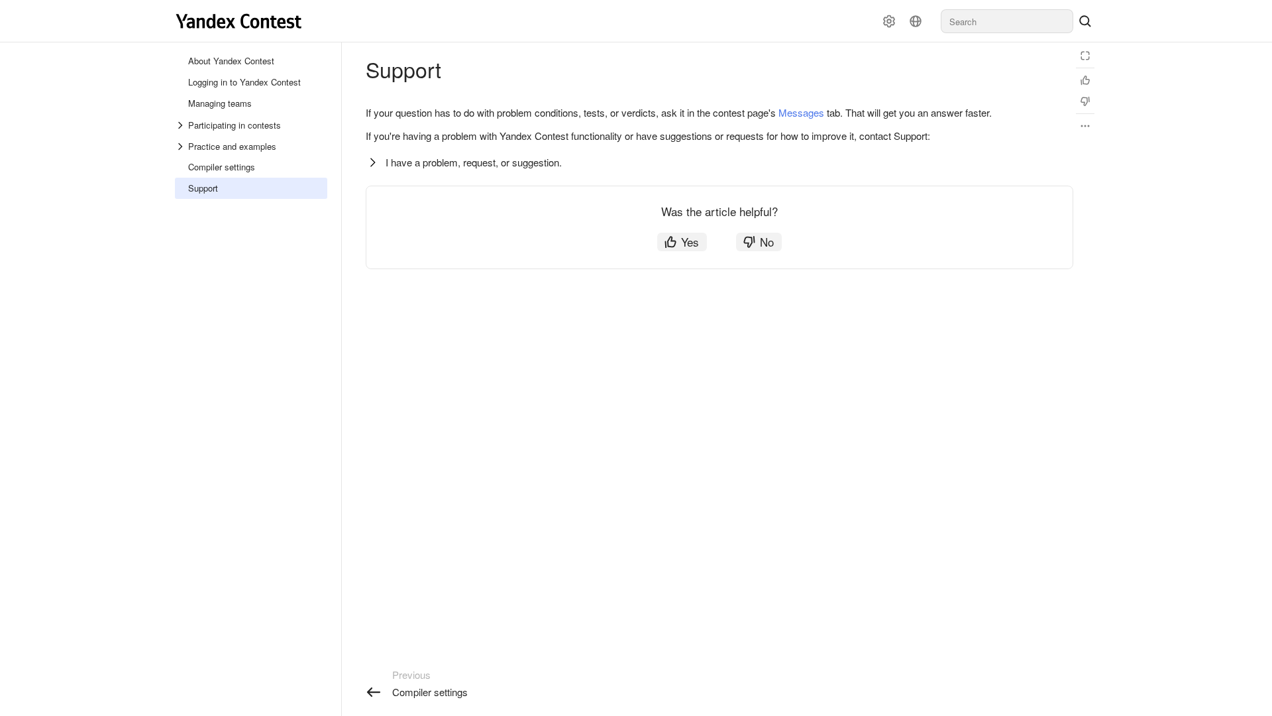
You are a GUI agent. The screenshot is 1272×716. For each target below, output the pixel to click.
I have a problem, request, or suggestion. (474, 162)
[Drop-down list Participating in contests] (181, 125)
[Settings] (889, 21)
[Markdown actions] (1085, 126)
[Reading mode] (1085, 55)
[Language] (916, 21)
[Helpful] (1085, 80)
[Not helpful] (1085, 101)
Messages (801, 112)
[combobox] (1007, 21)
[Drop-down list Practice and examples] (181, 146)
